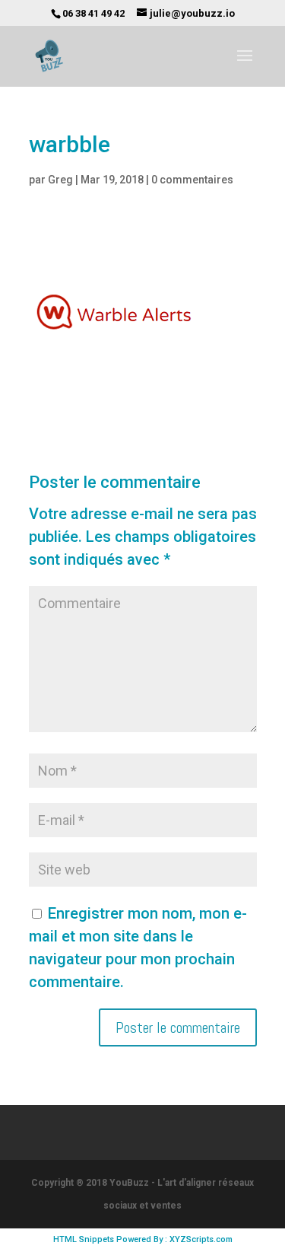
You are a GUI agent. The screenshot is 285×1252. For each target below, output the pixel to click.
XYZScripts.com (201, 1239)
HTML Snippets (83, 1239)
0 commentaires (192, 180)
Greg (60, 180)
